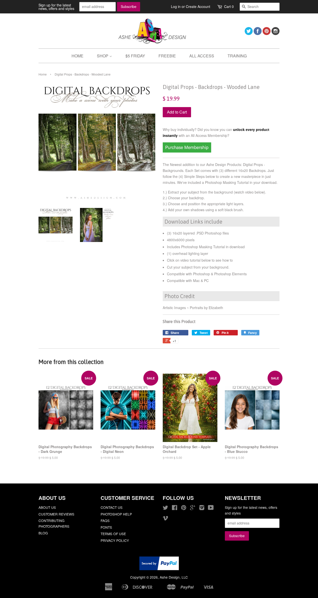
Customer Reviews (56, 514)
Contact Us (111, 507)
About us (47, 507)
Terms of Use (113, 533)
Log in (176, 6)
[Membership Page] (187, 151)
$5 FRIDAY (135, 56)
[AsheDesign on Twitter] (249, 33)
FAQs (105, 520)
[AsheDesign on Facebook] (258, 33)
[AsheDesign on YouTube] (211, 508)
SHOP (103, 56)
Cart (229, 6)
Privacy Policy (115, 540)
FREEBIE (167, 56)
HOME (77, 56)
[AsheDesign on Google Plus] (193, 508)
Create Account (198, 6)
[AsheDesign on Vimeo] (165, 518)
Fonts (106, 527)
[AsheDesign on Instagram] (275, 33)
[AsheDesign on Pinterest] (267, 33)
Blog (43, 532)
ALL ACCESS (201, 56)
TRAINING (237, 56)
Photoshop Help (116, 514)
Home (43, 74)
